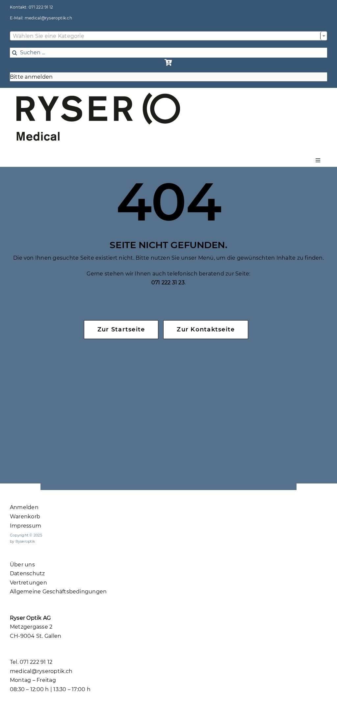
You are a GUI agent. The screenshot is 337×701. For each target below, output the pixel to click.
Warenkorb (25, 516)
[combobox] (168, 35)
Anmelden (24, 507)
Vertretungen (28, 583)
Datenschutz (27, 573)
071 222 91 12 (41, 7)
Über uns (22, 564)
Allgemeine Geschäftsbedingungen (58, 591)
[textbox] (168, 36)
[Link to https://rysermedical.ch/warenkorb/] (168, 62)
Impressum (25, 526)
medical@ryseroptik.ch (48, 17)
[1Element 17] (98, 95)
